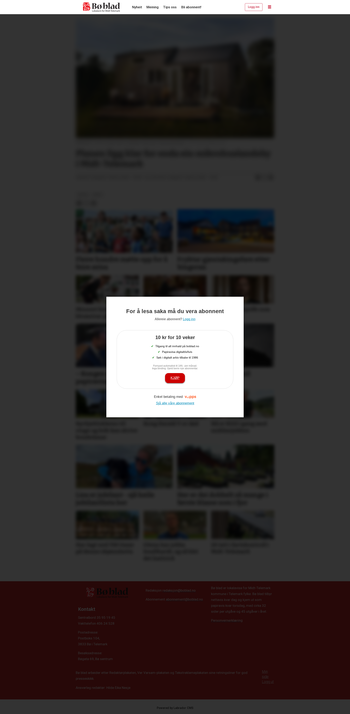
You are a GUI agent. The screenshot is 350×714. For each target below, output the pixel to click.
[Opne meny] (269, 7)
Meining (152, 7)
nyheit (83, 194)
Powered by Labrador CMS (175, 708)
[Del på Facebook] (258, 177)
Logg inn (253, 7)
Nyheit (137, 7)
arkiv (97, 194)
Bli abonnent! (191, 7)
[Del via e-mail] (271, 177)
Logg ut (268, 682)
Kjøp (175, 378)
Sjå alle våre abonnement (175, 403)
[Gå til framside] (102, 7)
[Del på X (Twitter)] (264, 177)
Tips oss (170, 7)
